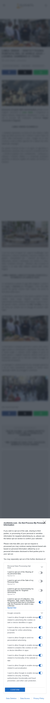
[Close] (45, 523)
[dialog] (25, 610)
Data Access (25, 698)
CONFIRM (15, 690)
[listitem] (25, 567)
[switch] (41, 572)
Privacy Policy (38, 698)
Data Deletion (11, 698)
